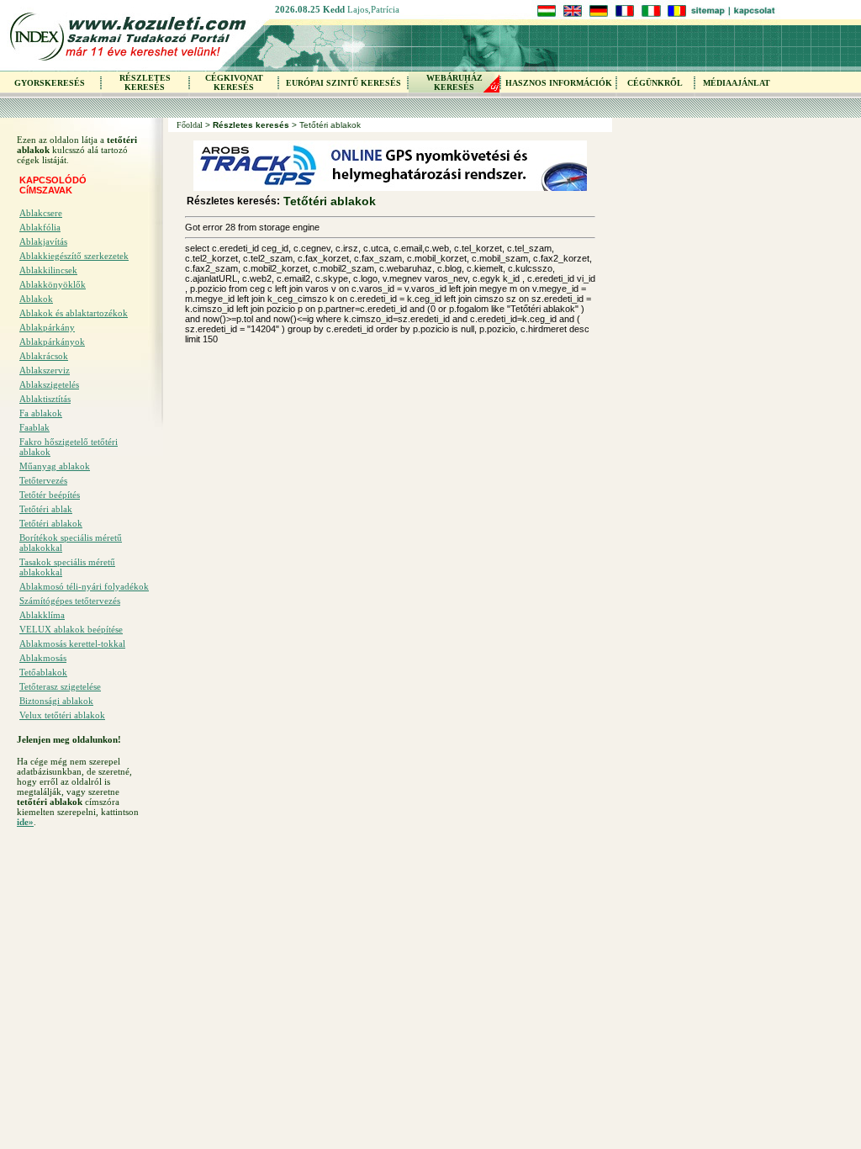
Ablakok (36, 299)
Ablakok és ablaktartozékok (73, 313)
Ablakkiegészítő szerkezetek (74, 256)
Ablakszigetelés (49, 384)
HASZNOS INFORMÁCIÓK (558, 82)
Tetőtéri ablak (45, 509)
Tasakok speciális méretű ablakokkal (67, 567)
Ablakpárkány (47, 327)
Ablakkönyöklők (52, 284)
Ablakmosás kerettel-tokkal (72, 643)
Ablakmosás (42, 658)
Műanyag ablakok (54, 466)
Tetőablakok (43, 672)
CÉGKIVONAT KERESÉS (234, 82)
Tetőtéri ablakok (50, 523)
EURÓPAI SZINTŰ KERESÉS (343, 82)
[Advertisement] (84, 938)
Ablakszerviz (44, 370)
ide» (25, 822)
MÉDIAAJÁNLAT (736, 82)
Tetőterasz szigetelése (60, 686)
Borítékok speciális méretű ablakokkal (70, 542)
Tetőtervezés (43, 480)
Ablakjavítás (43, 241)
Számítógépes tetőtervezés (69, 601)
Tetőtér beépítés (49, 495)
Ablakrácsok (43, 356)
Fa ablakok (40, 413)
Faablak (34, 427)
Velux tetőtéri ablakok (62, 715)
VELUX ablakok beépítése (71, 629)
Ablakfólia (40, 227)
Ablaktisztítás (45, 399)
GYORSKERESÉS (49, 82)
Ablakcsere (40, 213)
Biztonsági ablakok (56, 701)
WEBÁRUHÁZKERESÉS (454, 82)
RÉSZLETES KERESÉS (145, 82)
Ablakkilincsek (48, 270)
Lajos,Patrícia (373, 9)
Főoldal (190, 125)
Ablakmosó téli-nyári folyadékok (84, 586)
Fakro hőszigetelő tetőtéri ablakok (68, 447)
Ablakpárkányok (52, 341)
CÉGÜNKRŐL (655, 82)
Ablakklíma (42, 615)
